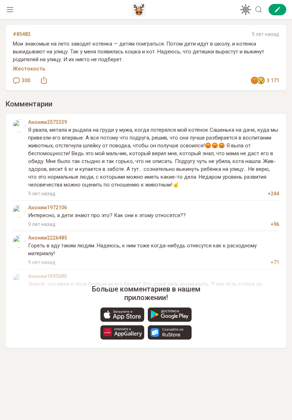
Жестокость (29, 68)
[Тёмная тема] (245, 9)
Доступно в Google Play (170, 315)
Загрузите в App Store (122, 315)
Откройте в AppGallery (122, 332)
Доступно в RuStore (170, 332)
